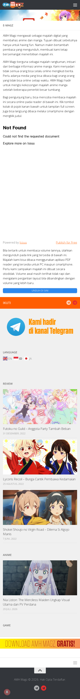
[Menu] (75, 5)
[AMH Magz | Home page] (17, 5)
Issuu (23, 242)
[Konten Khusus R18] (74, 302)
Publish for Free (66, 242)
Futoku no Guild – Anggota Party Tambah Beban (36, 428)
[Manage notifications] (7, 692)
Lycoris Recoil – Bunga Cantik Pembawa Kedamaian (39, 479)
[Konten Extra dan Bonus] (68, 302)
